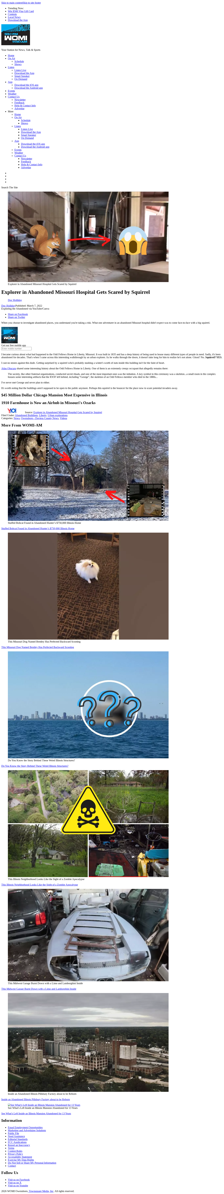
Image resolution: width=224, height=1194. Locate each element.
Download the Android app (28, 87)
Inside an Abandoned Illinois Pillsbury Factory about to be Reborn (35, 1099)
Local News (14, 17)
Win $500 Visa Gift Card (21, 11)
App (10, 82)
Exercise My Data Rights (21, 1159)
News (17, 418)
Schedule (19, 61)
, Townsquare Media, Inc (40, 1191)
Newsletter (20, 99)
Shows (17, 64)
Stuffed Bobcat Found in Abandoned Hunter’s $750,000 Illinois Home (37, 528)
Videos (63, 418)
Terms (11, 1148)
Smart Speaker (22, 76)
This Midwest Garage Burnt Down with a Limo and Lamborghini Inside (38, 988)
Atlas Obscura (8, 368)
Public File (13, 1133)
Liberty (42, 415)
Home (11, 55)
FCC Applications (17, 1142)
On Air (11, 58)
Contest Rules (15, 1151)
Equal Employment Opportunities (25, 1127)
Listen (11, 67)
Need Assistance (16, 1136)
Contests (12, 14)
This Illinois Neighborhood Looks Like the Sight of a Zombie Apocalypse (39, 884)
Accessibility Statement (20, 1157)
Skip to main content (12, 2)
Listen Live (20, 70)
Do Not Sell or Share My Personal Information (32, 1162)
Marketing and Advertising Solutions (27, 1130)
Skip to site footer (32, 2)
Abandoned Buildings (26, 415)
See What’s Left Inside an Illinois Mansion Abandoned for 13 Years (36, 1113)
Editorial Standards (18, 1139)
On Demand (20, 79)
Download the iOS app (26, 85)
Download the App (18, 20)
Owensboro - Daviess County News (40, 418)
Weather (12, 93)
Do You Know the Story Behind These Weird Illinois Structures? (34, 766)
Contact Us (14, 96)
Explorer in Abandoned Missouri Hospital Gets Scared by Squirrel (67, 412)
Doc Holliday (8, 305)
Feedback (19, 102)
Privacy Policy (15, 1154)
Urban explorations (58, 415)
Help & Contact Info (25, 105)
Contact (12, 1165)
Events (11, 90)
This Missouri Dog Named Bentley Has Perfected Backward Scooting (37, 647)
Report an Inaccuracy (19, 1145)
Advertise (19, 108)
